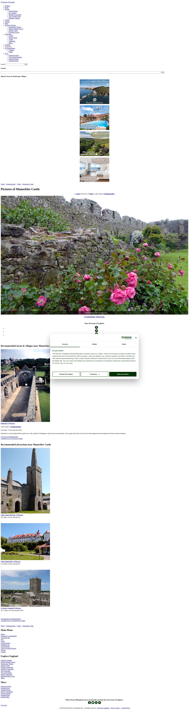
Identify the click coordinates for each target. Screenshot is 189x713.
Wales (3, 184)
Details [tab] (94, 344)
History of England (7, 692)
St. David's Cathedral (7, 608)
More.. (7, 54)
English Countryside (7, 669)
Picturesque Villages (15, 27)
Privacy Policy (115, 708)
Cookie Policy (125, 708)
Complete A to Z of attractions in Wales (13, 621)
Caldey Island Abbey (7, 561)
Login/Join (8, 46)
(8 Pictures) (19, 515)
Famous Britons (6, 693)
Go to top (4, 705)
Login (3, 641)
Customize (93, 374)
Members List (5, 645)
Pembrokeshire (10, 184)
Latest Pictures (13, 11)
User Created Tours (15, 16)
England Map (5, 697)
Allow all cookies (123, 374)
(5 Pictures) (16, 561)
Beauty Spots (13, 38)
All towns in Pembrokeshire (9, 437)
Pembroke (4, 423)
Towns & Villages (10, 25)
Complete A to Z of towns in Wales (12, 438)
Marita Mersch (106, 313)
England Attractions (7, 667)
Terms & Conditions (103, 708)
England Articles (14, 55)
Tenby (19, 184)
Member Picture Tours (8, 676)
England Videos (14, 59)
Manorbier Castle (28, 184)
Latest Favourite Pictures (8, 648)
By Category (13, 13)
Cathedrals (12, 41)
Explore (7, 22)
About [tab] (124, 344)
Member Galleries (14, 18)
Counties (7, 45)
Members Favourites (15, 15)
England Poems (13, 61)
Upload (7, 20)
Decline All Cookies (66, 374)
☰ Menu (7, 6)
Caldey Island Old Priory (8, 515)
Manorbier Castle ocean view (88, 313)
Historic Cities (13, 31)
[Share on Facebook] (96, 328)
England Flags (5, 695)
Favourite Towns (14, 32)
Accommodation (10, 48)
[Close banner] (136, 337)
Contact (3, 652)
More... (11, 43)
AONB (11, 36)
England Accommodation (9, 636)
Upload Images (5, 643)
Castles (11, 39)
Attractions (8, 34)
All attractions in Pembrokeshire (11, 619)
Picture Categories (6, 674)
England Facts (5, 688)
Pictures (7, 9)
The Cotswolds (5, 671)
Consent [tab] (65, 344)
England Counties (6, 660)
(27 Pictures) (11, 423)
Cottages (11, 50)
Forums (3, 650)
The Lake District (6, 673)
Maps (6, 23)
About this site (5, 638)
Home (7, 7)
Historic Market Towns (16, 29)
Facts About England (15, 57)
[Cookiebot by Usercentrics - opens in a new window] (123, 337)
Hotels (11, 52)
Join (2, 639)
